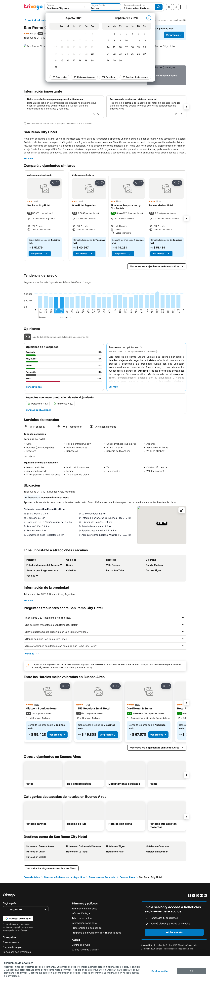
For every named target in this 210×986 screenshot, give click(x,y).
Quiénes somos (11, 942)
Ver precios (172, 35)
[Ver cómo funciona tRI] (87, 337)
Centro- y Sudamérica (56, 877)
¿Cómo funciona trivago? (85, 949)
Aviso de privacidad (82, 918)
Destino (50, 5)
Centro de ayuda (81, 944)
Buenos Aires (127, 877)
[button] (66, 7)
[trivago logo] (33, 7)
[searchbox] (67, 8)
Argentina (79, 877)
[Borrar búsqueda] (84, 7)
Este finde (110, 77)
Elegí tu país (9, 903)
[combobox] (67, 7)
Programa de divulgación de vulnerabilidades (96, 932)
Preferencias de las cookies (86, 927)
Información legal (81, 913)
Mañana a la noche (86, 77)
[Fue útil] (94, 114)
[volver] (36, 310)
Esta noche (61, 77)
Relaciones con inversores (17, 951)
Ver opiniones (34, 386)
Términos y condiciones (84, 908)
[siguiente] (149, 18)
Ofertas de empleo (13, 947)
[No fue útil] (98, 114)
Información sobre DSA (84, 923)
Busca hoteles (32, 877)
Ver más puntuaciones (38, 409)
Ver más (28, 158)
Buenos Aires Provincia (102, 877)
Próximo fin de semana (137, 77)
